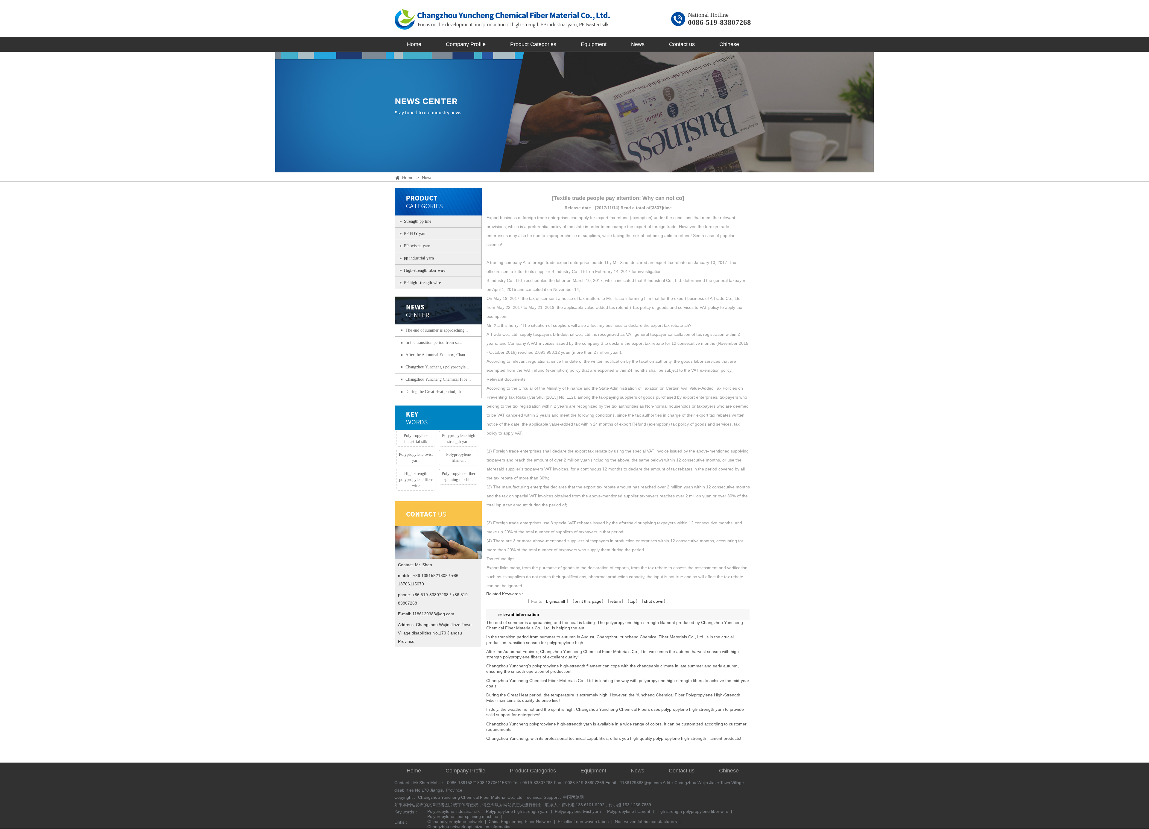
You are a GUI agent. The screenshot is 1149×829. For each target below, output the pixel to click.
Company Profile (466, 44)
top (633, 601)
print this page (587, 601)
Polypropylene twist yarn (416, 457)
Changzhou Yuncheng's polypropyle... (437, 367)
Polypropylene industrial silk (416, 438)
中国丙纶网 (573, 797)
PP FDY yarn (415, 233)
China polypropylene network (454, 822)
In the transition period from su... (433, 342)
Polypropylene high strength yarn (458, 438)
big (549, 601)
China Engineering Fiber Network (520, 822)
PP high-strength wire (422, 282)
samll (560, 601)
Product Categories (533, 44)
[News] (438, 320)
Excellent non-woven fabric (583, 822)
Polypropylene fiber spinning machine (458, 476)
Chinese (729, 44)
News (638, 44)
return (615, 601)
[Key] (438, 418)
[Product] (438, 211)
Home (414, 44)
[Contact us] (438, 555)
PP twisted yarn (417, 246)
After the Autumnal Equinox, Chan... (437, 355)
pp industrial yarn (419, 258)
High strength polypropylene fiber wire (416, 479)
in (553, 601)
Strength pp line (417, 221)
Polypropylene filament (458, 457)
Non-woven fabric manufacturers (646, 822)
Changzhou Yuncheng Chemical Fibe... (438, 379)
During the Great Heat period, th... (434, 391)
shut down (653, 601)
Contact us (682, 44)
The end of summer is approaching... (436, 330)
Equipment (594, 44)
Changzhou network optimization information (469, 827)
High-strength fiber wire (424, 270)
